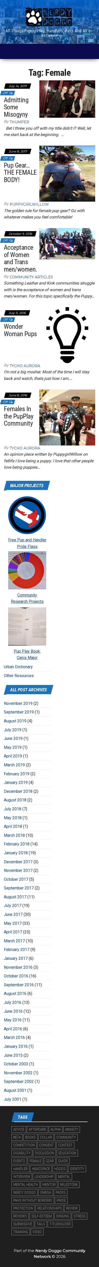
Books (30, 1137)
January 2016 (16, 1046)
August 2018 (15, 800)
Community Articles (31, 277)
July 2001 (12, 1099)
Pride (61, 1200)
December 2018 (18, 791)
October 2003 (16, 1064)
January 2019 (16, 782)
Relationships (49, 1208)
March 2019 (14, 765)
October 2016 (16, 976)
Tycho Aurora (25, 366)
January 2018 (16, 853)
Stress (80, 1216)
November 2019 (18, 703)
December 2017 (18, 861)
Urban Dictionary (18, 666)
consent (46, 1145)
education (67, 1153)
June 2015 (13, 1055)
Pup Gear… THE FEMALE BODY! (20, 172)
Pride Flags (27, 546)
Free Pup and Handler (27, 540)
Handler (20, 1169)
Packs (60, 1192)
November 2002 (18, 1072)
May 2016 (13, 1020)
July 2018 (12, 809)
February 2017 (16, 949)
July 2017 (12, 905)
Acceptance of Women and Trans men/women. (20, 258)
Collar (46, 1137)
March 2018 (14, 835)
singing (62, 1216)
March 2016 (14, 1037)
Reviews (20, 1216)
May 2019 (13, 747)
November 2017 (18, 870)
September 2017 (19, 888)
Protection (23, 1208)
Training (20, 1232)
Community (27, 595)
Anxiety (71, 1129)
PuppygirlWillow (29, 204)
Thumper (19, 122)
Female (35, 1161)
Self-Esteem (41, 1216)
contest (65, 1145)
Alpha (56, 1129)
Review (72, 1208)
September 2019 (19, 712)
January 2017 (16, 958)
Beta (17, 1137)
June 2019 (13, 738)
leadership (44, 1176)
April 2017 (13, 932)
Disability (21, 1153)
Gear (50, 1161)
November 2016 (18, 967)
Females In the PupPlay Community (18, 416)
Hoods (59, 1169)
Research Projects (27, 601)
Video (37, 1232)
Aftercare (37, 1129)
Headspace (41, 1169)
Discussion (44, 1153)
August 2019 (15, 721)
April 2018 (13, 826)
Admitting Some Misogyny (16, 107)
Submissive (22, 1224)
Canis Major (27, 657)
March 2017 (14, 940)
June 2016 (13, 1011)
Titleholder (60, 1224)
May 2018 (13, 817)
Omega (45, 1192)
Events (19, 1161)
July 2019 (12, 729)
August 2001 (15, 1090)
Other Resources (19, 675)
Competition (24, 1145)
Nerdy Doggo (24, 1192)
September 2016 (19, 984)
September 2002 (19, 1081)
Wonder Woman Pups (20, 330)
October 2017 (16, 879)
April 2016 (13, 1028)
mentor (49, 1184)
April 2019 (13, 756)
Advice (18, 1129)
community (66, 1137)
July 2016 (12, 1002)
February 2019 (16, 773)
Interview (21, 1176)
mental (64, 1176)
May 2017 (13, 923)
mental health (25, 1184)
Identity (77, 1169)
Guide (63, 1161)
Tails (41, 1224)
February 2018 (16, 844)
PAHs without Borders (32, 1200)
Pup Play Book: (27, 651)
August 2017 (15, 897)
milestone (69, 1184)
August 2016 (15, 993)
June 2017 (13, 914)
